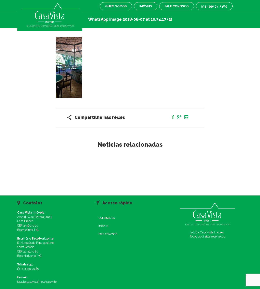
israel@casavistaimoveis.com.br (37, 281)
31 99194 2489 (215, 6)
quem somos (116, 6)
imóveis (145, 6)
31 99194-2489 (29, 268)
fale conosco (177, 6)
